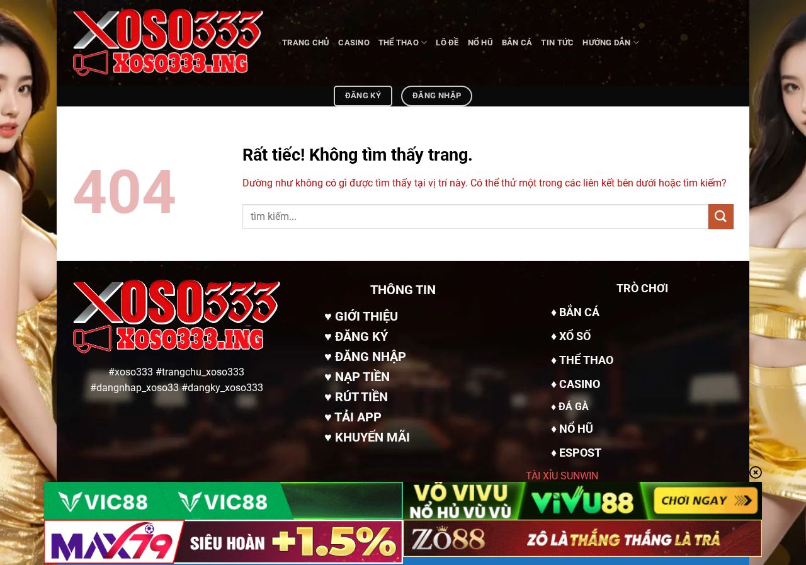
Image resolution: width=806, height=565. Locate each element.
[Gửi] (721, 216)
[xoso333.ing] (167, 43)
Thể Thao (398, 42)
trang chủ (305, 42)
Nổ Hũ (480, 42)
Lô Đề (447, 42)
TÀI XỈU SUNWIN (562, 476)
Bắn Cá (517, 42)
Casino (354, 42)
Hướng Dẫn (606, 42)
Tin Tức (557, 42)
